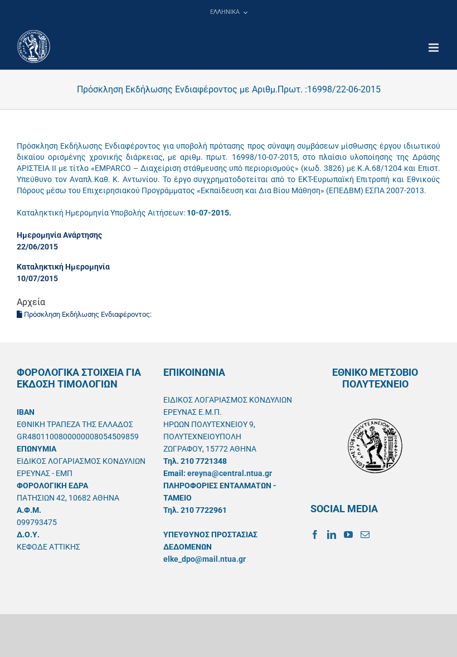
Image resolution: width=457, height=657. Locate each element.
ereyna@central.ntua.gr (229, 473)
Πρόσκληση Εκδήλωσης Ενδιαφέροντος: (87, 314)
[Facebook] (314, 534)
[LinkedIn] (331, 534)
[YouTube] (348, 534)
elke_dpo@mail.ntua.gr (204, 559)
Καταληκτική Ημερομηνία (63, 266)
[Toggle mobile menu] (434, 47)
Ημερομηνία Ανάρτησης (59, 235)
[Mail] (365, 534)
